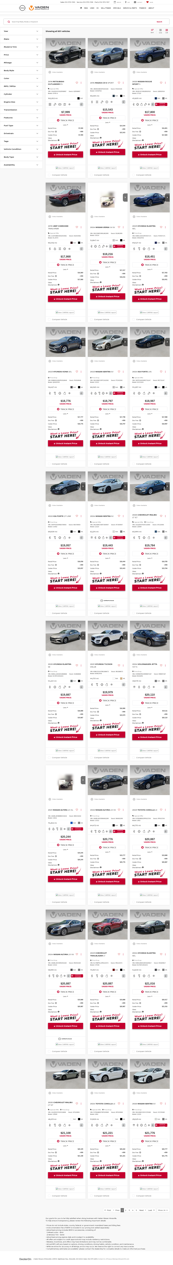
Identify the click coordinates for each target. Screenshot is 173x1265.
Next (142, 1210)
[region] (65, 134)
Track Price (67, 120)
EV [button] (98, 8)
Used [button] (92, 8)
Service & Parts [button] (130, 8)
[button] (83, 53)
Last (150, 1210)
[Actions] (81, 83)
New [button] (86, 8)
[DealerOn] (25, 1259)
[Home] (81, 8)
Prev (116, 1210)
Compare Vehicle (59, 175)
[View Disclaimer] (70, 104)
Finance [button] (142, 8)
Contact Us (101, 1259)
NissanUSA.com (124, 1259)
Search (159, 22)
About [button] (151, 8)
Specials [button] (117, 8)
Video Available (55, 72)
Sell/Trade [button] (106, 8)
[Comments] (81, 104)
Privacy (109, 1259)
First (108, 1210)
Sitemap (115, 1259)
